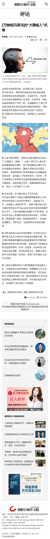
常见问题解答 (16, 534)
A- (46, 40)
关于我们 (5, 534)
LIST (35, 40)
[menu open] (3, 4)
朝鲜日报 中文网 (25, 3)
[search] (46, 4)
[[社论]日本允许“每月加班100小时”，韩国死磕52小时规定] (25, 366)
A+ (41, 40)
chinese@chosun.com (16, 528)
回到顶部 (43, 297)
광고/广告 (35, 534)
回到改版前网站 (9, 536)
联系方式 (26, 534)
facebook (30, 297)
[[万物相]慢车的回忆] (25, 380)
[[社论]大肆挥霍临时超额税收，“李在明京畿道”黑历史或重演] (25, 352)
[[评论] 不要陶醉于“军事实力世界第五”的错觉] (25, 338)
